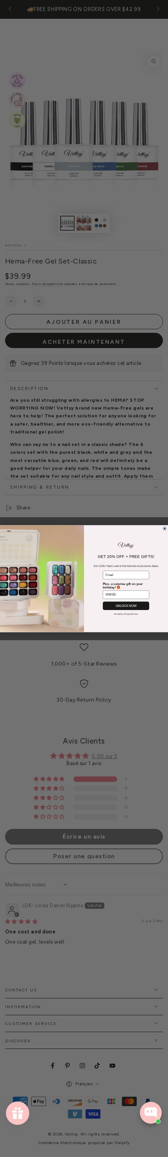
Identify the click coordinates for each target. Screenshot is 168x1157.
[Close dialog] (164, 528)
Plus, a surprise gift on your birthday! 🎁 (123, 585)
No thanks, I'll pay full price (126, 614)
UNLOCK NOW (126, 605)
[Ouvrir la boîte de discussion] (151, 1113)
